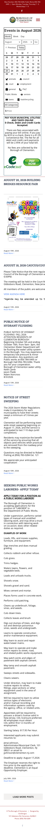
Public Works (11, 94)
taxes (11, 99)
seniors (27, 94)
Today (21, 48)
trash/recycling (27, 99)
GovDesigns (22, 814)
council (26, 79)
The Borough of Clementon (17, 811)
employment (25, 84)
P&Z (25, 89)
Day (22, 36)
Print (8, 112)
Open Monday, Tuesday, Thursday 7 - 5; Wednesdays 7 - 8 (25, 5)
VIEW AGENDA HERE (15, 294)
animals (12, 79)
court (11, 84)
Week (15, 36)
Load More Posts (23, 796)
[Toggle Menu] (38, 20)
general (12, 89)
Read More (8, 253)
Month (8, 36)
